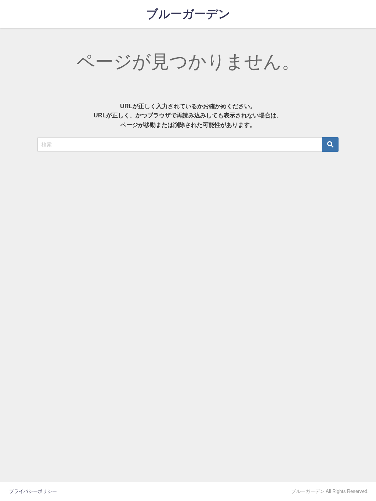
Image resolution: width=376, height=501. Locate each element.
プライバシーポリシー (33, 491)
